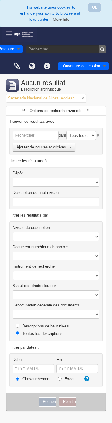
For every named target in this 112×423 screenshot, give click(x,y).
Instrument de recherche (34, 266)
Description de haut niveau (36, 192)
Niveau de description (31, 227)
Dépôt (18, 173)
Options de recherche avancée (56, 110)
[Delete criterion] (97, 134)
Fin (59, 359)
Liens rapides (46, 66)
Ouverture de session (81, 66)
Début (18, 359)
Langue (31, 66)
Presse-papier (17, 66)
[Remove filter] (83, 98)
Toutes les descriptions (41, 333)
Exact (69, 379)
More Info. (61, 19)
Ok (94, 7)
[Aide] (86, 379)
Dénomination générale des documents (46, 305)
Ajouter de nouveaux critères (41, 147)
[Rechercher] (102, 49)
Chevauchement (35, 379)
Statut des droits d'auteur (34, 285)
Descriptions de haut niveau (45, 326)
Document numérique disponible (40, 247)
